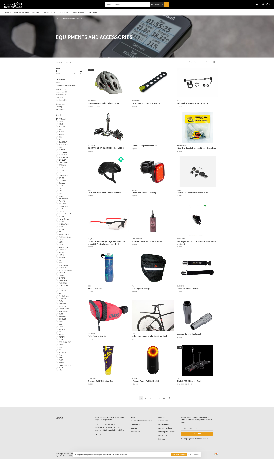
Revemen (62, 306)
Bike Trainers (61, 100)
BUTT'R (62, 150)
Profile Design (64, 296)
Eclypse (61, 196)
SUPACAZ (62, 329)
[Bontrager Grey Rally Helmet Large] (108, 83)
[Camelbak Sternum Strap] (197, 268)
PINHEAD (62, 291)
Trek (60, 347)
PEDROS (62, 288)
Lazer (61, 245)
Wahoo (61, 363)
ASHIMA (62, 132)
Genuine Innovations (66, 214)
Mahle (61, 260)
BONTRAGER (63, 144)
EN (257, 5)
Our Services (78, 12)
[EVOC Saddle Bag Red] (108, 316)
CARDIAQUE (63, 162)
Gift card (93, 12)
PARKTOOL (63, 283)
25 (164, 398)
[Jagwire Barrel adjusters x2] (197, 316)
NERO (61, 262)
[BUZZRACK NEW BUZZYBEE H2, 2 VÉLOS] (108, 127)
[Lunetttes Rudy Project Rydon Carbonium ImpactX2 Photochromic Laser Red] (108, 221)
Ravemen (62, 304)
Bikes (7, 12)
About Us (161, 417)
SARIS (61, 314)
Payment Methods (165, 428)
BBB (60, 137)
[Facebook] (96, 435)
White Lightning (65, 365)
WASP (61, 360)
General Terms (163, 421)
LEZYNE (62, 239)
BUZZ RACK (63, 152)
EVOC (61, 193)
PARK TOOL (63, 280)
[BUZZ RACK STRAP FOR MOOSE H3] (153, 83)
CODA (61, 168)
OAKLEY (62, 273)
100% (61, 121)
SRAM (61, 327)
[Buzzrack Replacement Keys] (153, 127)
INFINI (61, 221)
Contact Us (162, 435)
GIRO (61, 209)
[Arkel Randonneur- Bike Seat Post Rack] (153, 316)
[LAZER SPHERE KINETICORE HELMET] (108, 172)
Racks (59, 97)
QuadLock (62, 298)
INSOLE (61, 227)
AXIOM (61, 134)
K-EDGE (62, 229)
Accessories (61, 92)
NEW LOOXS (63, 265)
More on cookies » (193, 455)
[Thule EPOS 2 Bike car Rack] (197, 360)
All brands (62, 119)
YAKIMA (61, 368)
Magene (62, 257)
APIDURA (62, 126)
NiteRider (62, 268)
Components (49, 12)
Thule (61, 345)
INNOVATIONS (64, 224)
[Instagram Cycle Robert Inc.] (100, 435)
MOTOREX (62, 252)
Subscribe (197, 434)
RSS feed (161, 439)
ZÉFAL (61, 370)
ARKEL (61, 129)
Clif (60, 173)
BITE (61, 139)
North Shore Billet (65, 270)
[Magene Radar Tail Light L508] (153, 360)
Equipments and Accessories (26, 12)
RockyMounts (64, 309)
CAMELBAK (63, 160)
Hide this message (179, 454)
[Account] (263, 5)
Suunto (61, 334)
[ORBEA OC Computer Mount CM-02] (197, 172)
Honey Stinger (64, 219)
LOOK (61, 242)
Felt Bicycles (63, 206)
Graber (61, 216)
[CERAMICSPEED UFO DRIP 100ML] (153, 221)
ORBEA (61, 275)
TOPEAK (62, 337)
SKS (60, 324)
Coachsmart (63, 175)
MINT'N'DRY (63, 247)
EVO (60, 191)
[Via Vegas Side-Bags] (153, 268)
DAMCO (61, 178)
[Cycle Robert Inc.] (59, 417)
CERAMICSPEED (65, 165)
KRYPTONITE (64, 234)
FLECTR (62, 201)
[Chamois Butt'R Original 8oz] (108, 360)
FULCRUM (62, 203)
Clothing (64, 12)
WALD (61, 357)
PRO (60, 293)
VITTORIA (62, 352)
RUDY (61, 301)
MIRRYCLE (62, 250)
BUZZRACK (63, 155)
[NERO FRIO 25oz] (108, 268)
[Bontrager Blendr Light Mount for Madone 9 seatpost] (197, 221)
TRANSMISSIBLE (65, 342)
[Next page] (169, 398)
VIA (60, 350)
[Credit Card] (216, 454)
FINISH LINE (63, 198)
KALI (60, 232)
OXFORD (62, 278)
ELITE (61, 185)
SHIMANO (62, 319)
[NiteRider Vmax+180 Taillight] (153, 172)
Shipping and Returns (166, 432)
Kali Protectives (65, 237)
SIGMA (61, 321)
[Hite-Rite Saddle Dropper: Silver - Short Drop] (197, 127)
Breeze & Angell (65, 157)
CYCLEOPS (62, 170)
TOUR (61, 339)
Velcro (61, 355)
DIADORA (62, 180)
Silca (60, 332)
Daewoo (62, 183)
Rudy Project (63, 311)
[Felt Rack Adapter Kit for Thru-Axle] (197, 83)
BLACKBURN (63, 142)
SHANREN (62, 316)
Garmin (61, 211)
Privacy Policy (163, 424)
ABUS (61, 124)
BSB (60, 147)
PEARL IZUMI (63, 286)
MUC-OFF (62, 255)
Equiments (61, 89)
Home (57, 19)
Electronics (61, 95)
